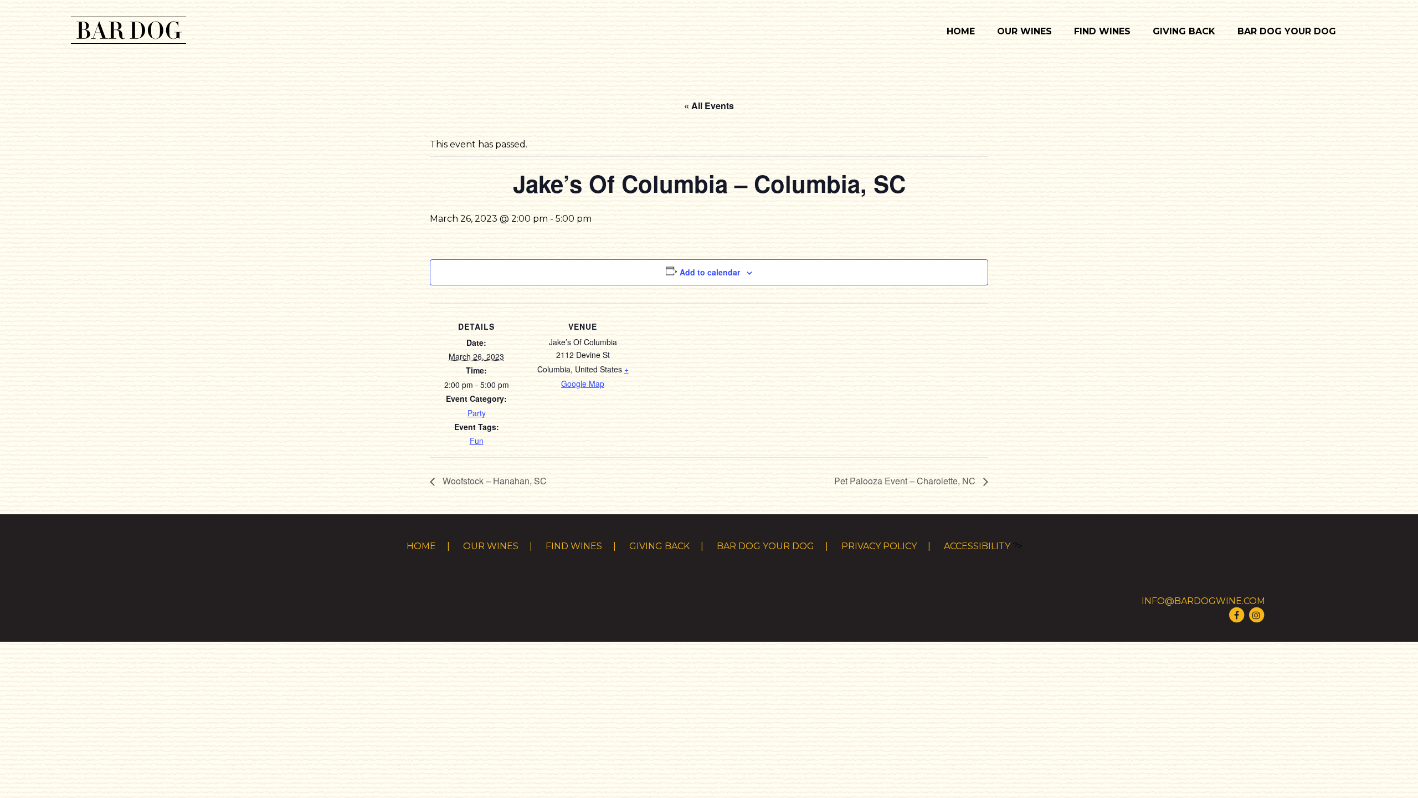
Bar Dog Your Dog (1286, 31)
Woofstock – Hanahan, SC (493, 480)
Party (476, 412)
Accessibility (977, 546)
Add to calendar (710, 272)
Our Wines (1024, 31)
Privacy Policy (879, 546)
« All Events (709, 105)
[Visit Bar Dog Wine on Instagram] (1256, 614)
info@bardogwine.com (1203, 601)
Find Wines (1102, 31)
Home (961, 31)
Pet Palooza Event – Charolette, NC (906, 480)
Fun (477, 440)
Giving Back (1184, 31)
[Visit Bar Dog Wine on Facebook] (1236, 614)
